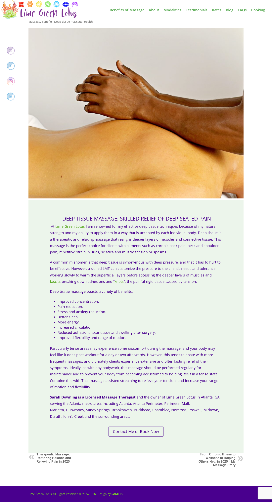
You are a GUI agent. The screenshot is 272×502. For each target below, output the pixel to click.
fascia (55, 281)
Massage (34, 21)
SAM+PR (117, 494)
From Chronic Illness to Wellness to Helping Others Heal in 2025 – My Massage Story (217, 460)
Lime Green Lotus (70, 226)
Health (88, 21)
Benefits (47, 21)
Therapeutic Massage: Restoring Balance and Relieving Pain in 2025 (53, 458)
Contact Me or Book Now (136, 431)
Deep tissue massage (68, 21)
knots (119, 281)
